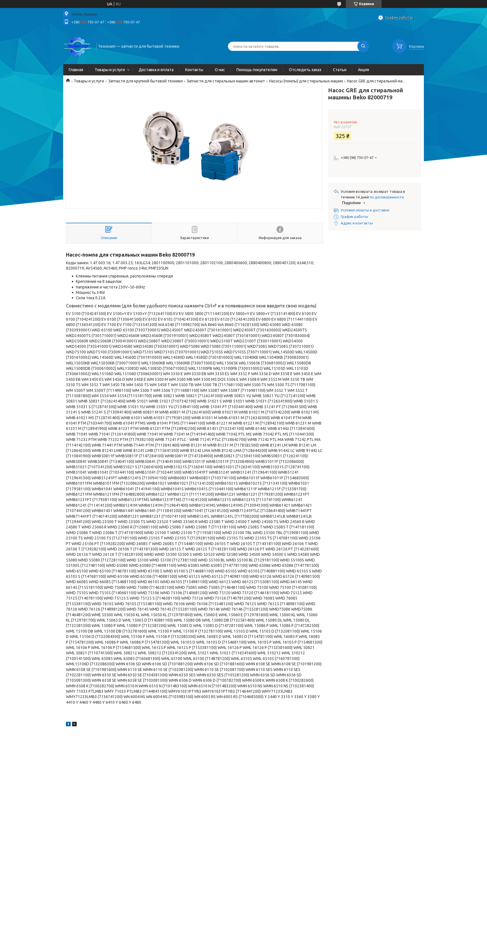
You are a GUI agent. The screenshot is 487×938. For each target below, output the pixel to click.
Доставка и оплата (156, 70)
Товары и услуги (110, 70)
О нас (220, 70)
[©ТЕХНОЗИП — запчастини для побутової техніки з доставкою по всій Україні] (77, 46)
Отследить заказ (305, 70)
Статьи (339, 70)
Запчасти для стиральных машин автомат (226, 81)
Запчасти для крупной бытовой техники (145, 81)
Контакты (194, 70)
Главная (76, 70)
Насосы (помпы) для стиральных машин (306, 81)
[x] (74, 725)
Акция (363, 70)
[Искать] (363, 46)
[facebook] (68, 725)
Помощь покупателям (256, 70)
